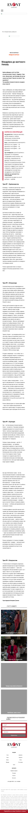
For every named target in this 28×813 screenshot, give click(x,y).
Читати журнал (14, 52)
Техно (14, 764)
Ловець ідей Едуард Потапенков (14, 632)
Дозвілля (20, 755)
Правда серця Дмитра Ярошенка (14, 686)
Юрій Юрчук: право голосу (14, 712)
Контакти (14, 777)
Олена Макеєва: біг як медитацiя (14, 659)
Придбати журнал (14, 54)
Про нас (14, 775)
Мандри (7, 762)
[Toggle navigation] (2, 11)
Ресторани (20, 762)
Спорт (7, 757)
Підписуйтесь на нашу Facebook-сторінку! (14, 811)
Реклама (14, 773)
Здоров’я (20, 757)
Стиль (20, 759)
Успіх (8, 755)
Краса (7, 759)
